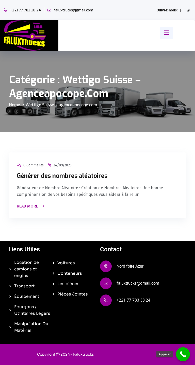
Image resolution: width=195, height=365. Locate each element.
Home (14, 105)
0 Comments (33, 165)
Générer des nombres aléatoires (62, 176)
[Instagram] (188, 10)
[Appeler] (183, 354)
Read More (28, 206)
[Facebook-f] (181, 10)
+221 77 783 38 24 (25, 10)
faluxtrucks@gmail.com (73, 10)
